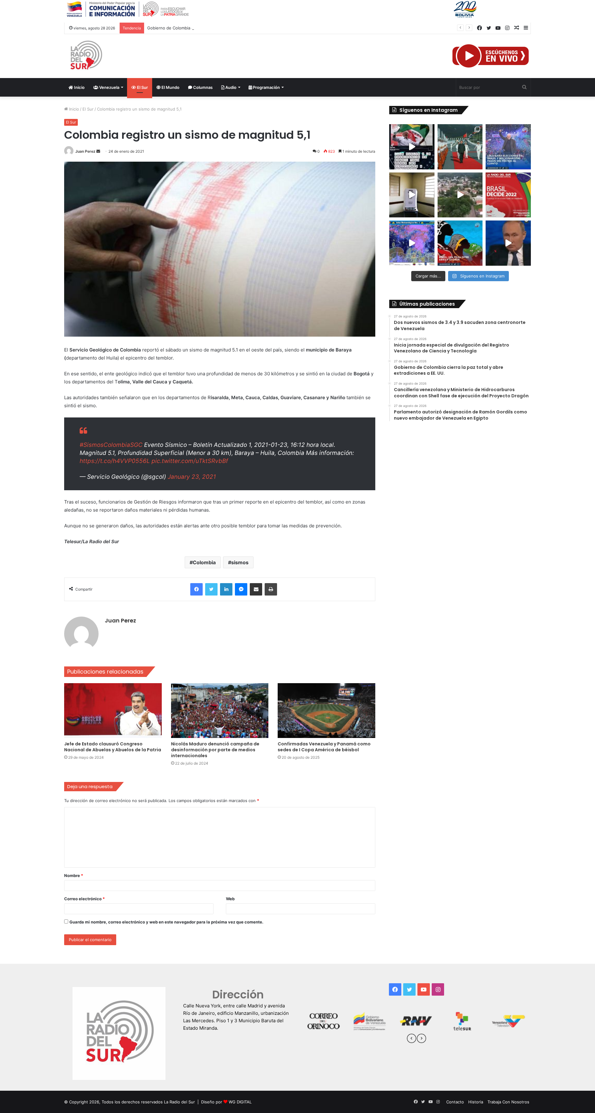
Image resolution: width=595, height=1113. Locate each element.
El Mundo (170, 87)
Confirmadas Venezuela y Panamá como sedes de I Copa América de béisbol (324, 747)
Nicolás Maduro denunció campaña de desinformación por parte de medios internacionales (215, 750)
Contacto (455, 1101)
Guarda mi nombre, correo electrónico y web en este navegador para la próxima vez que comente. (166, 921)
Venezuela (108, 87)
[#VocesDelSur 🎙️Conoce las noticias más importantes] (411, 146)
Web (230, 898)
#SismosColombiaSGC (111, 444)
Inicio (79, 87)
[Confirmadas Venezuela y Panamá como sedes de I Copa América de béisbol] (326, 710)
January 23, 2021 (192, 476)
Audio (230, 87)
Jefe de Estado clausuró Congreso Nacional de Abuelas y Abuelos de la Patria (112, 747)
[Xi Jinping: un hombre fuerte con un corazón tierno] (460, 146)
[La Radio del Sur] (86, 56)
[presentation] (411, 1039)
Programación (266, 87)
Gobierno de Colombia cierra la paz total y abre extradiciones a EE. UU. (216, 27)
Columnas (202, 87)
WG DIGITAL (240, 1101)
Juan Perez (85, 151)
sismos (240, 562)
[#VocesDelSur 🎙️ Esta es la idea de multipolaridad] (508, 243)
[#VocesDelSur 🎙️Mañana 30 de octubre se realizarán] (460, 243)
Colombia (204, 562)
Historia (475, 1101)
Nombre (73, 875)
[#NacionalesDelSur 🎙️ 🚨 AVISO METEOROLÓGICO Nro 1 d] (411, 243)
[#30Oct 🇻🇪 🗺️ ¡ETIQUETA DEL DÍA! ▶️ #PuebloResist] (460, 195)
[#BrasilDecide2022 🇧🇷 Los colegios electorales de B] (411, 195)
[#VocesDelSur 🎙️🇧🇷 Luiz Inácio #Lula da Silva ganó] (508, 146)
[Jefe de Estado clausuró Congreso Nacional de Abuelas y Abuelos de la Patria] (113, 710)
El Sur (142, 87)
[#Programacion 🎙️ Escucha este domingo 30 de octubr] (508, 195)
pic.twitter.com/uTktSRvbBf (190, 461)
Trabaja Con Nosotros (508, 1101)
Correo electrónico (84, 898)
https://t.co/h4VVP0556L (115, 461)
